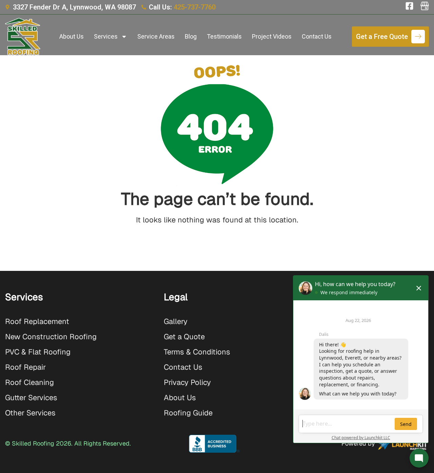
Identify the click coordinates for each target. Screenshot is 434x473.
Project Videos (272, 36)
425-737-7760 (195, 7)
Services (106, 36)
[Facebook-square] (409, 6)
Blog (191, 36)
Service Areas (156, 36)
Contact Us (317, 36)
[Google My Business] (424, 6)
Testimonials (224, 36)
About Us (71, 36)
